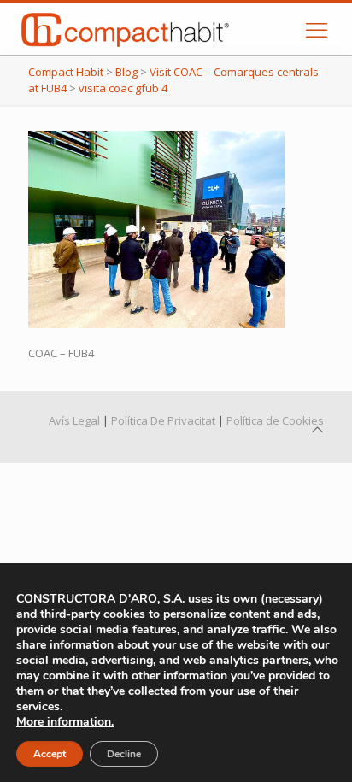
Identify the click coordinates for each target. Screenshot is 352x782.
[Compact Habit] (165, 29)
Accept (49, 754)
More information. (65, 722)
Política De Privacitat (163, 420)
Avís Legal (74, 420)
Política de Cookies (275, 420)
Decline (124, 754)
